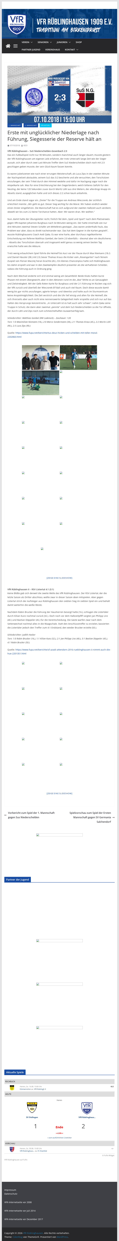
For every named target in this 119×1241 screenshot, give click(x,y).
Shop (79, 42)
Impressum (10, 1189)
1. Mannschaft (15, 125)
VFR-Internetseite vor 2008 (18, 1202)
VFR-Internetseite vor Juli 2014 (19, 1210)
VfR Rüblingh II (40, 1089)
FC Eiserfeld (42, 1151)
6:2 (112, 1086)
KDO (25, 145)
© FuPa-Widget (108, 1155)
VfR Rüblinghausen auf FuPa (15, 1160)
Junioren (62, 42)
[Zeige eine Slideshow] (59, 577)
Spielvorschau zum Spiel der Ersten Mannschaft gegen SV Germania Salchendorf (90, 817)
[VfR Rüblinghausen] (59, 11)
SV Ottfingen (32, 1117)
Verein (25, 42)
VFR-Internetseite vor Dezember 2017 (23, 1219)
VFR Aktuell (45, 125)
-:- (112, 1148)
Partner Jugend (31, 49)
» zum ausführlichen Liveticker (59, 1137)
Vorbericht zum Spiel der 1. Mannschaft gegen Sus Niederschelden (31, 815)
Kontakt (70, 49)
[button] (31, 42)
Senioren (43, 42)
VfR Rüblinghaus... (87, 1117)
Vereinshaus (52, 49)
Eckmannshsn (25, 1089)
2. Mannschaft (31, 125)
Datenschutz (10, 1193)
